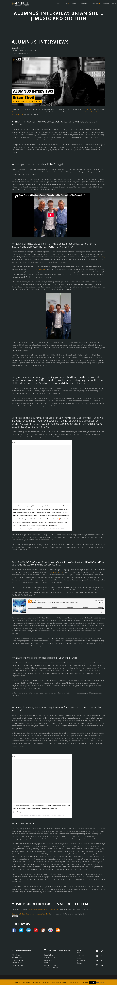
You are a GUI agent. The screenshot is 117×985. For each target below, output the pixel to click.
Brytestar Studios (87, 109)
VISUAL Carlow (16, 112)
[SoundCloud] (101, 956)
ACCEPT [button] (92, 982)
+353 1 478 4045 (18, 965)
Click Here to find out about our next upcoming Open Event (31, 914)
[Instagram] (97, 965)
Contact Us (54, 909)
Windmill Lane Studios (19, 958)
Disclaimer (80, 958)
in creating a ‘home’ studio (56, 572)
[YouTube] (101, 965)
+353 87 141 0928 (52, 968)
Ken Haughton (40, 269)
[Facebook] (97, 951)
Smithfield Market (50, 958)
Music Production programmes (38, 909)
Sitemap (79, 963)
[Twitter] (101, 951)
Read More (100, 982)
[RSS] (101, 960)
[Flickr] (97, 960)
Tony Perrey (101, 257)
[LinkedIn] (97, 956)
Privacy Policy (81, 960)
